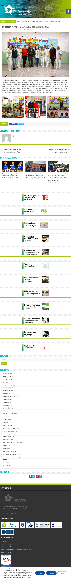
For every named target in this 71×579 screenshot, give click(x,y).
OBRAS (5, 434)
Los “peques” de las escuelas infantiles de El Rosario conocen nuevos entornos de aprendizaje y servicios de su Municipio (35, 176)
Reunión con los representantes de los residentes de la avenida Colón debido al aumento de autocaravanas (58, 151)
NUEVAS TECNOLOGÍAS (9, 431)
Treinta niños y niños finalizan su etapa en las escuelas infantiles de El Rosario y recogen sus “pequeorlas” (11, 176)
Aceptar (40, 573)
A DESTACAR (6, 379)
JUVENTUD (6, 425)
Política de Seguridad (6, 547)
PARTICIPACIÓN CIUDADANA (11, 442)
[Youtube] (37, 476)
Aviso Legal (4, 541)
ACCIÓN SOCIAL (7, 385)
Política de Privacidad (6, 544)
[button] (68, 11)
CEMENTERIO (6, 399)
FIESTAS (5, 416)
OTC (4, 382)
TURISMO (5, 460)
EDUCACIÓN (6, 408)
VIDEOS (5, 462)
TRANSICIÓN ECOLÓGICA (10, 457)
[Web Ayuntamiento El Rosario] (35, 9)
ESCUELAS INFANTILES (31, 30)
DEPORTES (6, 405)
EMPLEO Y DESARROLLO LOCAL (11, 411)
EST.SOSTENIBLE (7, 373)
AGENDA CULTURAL (8, 388)
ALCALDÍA (5, 393)
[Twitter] (33, 476)
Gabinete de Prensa (8, 30)
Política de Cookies (6, 552)
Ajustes (62, 573)
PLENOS (5, 445)
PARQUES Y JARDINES (8, 439)
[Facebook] (30, 476)
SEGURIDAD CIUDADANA (9, 451)
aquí (29, 575)
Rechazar (51, 573)
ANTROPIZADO (7, 376)
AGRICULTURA (7, 391)
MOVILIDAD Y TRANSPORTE (10, 428)
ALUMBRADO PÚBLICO (9, 396)
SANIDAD (5, 448)
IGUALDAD (6, 422)
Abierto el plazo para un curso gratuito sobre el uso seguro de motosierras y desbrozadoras (13, 150)
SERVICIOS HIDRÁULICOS (10, 454)
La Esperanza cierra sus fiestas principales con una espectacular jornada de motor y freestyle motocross (42, 21)
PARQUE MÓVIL (7, 437)
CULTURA (5, 402)
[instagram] (40, 476)
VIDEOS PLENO (7, 465)
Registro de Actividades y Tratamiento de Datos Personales (16, 549)
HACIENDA (6, 419)
